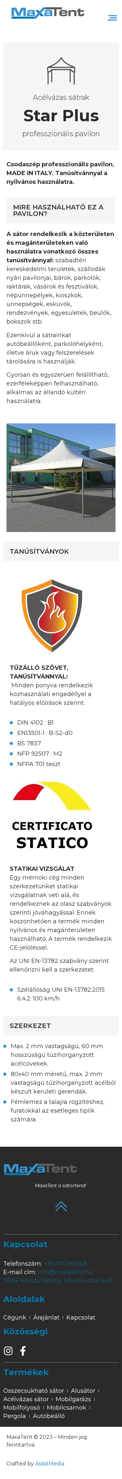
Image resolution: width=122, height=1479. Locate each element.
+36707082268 (65, 1263)
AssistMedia (49, 1464)
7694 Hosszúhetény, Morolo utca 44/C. (59, 1280)
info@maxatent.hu (65, 1272)
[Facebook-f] (23, 1351)
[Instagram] (8, 1351)
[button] (112, 18)
